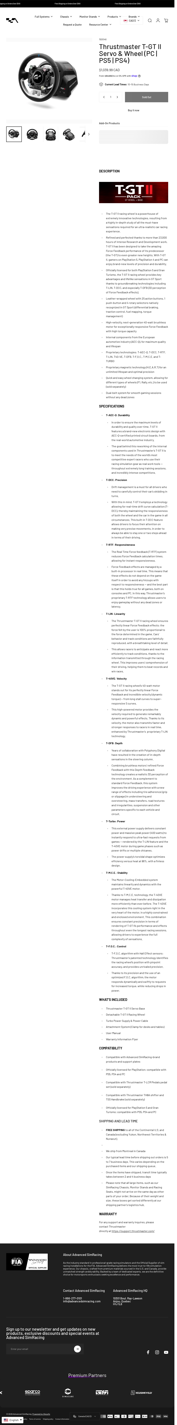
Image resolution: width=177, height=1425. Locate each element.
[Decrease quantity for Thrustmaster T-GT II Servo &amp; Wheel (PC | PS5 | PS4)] (103, 97)
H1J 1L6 (117, 1304)
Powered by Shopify (41, 1414)
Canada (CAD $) (84, 1416)
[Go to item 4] (69, 134)
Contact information (62, 1419)
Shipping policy (48, 1419)
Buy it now (133, 110)
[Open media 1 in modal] (49, 81)
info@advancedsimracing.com (82, 1301)
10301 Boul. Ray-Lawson (127, 1298)
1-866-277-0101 (72, 1298)
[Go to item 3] (50, 134)
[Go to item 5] (87, 134)
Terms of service (35, 1419)
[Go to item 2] (32, 134)
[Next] (84, 86)
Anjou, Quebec (122, 1301)
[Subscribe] (77, 1349)
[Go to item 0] (14, 134)
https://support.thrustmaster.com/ (133, 1231)
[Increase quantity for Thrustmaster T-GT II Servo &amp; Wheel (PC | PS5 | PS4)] (118, 97)
